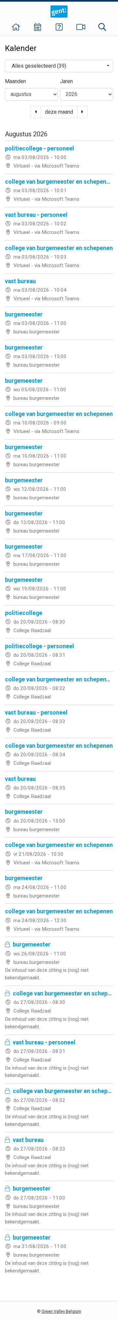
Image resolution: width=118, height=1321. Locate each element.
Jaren (66, 81)
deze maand (59, 112)
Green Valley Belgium (61, 1311)
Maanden (15, 81)
